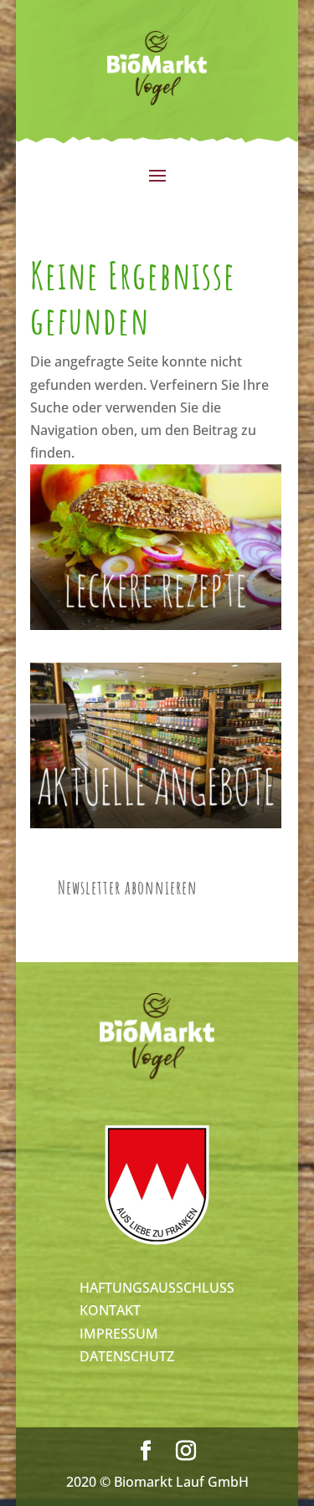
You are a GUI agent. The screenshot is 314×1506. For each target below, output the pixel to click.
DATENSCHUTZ (127, 1356)
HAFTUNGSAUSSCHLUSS (157, 1287)
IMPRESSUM (119, 1333)
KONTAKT (110, 1310)
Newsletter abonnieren (128, 887)
